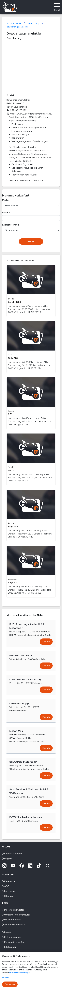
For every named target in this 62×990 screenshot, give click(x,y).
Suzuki (11, 298)
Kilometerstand (10, 224)
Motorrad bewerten (14, 909)
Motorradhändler (14, 23)
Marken (8, 932)
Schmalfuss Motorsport (23, 761)
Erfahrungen (10, 947)
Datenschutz (10, 881)
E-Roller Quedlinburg (21, 655)
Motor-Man (16, 731)
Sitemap (8, 896)
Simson (11, 411)
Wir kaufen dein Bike (14, 924)
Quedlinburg (34, 23)
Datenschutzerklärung (18, 973)
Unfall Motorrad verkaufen (17, 914)
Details (46, 641)
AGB (6, 886)
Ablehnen (6, 978)
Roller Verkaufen (12, 937)
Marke (5, 200)
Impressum (10, 891)
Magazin (8, 858)
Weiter (31, 241)
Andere (11, 523)
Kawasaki (12, 579)
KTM (10, 355)
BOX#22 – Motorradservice (25, 817)
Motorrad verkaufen (14, 942)
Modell (6, 212)
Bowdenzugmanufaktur (17, 27)
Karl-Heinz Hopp (19, 703)
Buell (10, 467)
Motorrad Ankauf (12, 919)
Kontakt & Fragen (13, 853)
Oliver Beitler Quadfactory (25, 679)
